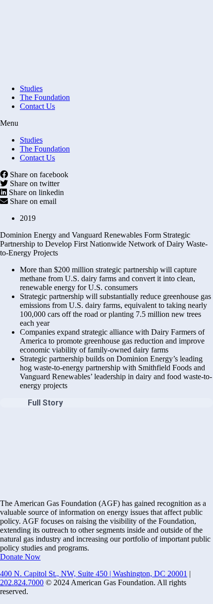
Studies (31, 88)
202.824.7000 (22, 582)
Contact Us (37, 106)
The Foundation (45, 97)
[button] (106, 123)
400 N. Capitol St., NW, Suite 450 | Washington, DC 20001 (93, 573)
